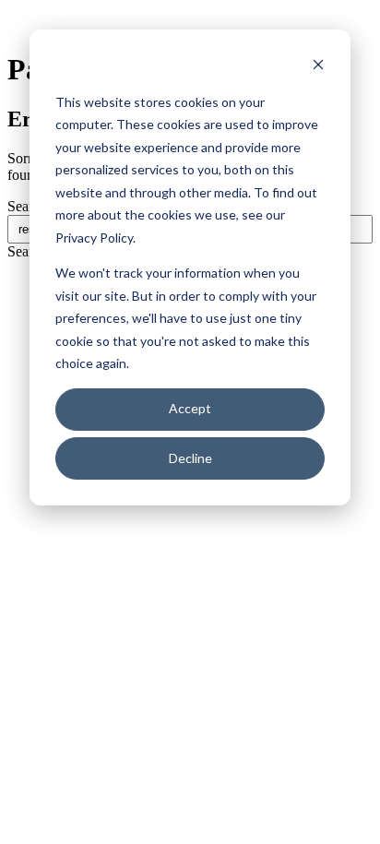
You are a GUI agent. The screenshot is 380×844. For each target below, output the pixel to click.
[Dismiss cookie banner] (318, 66)
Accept (190, 408)
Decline (190, 458)
